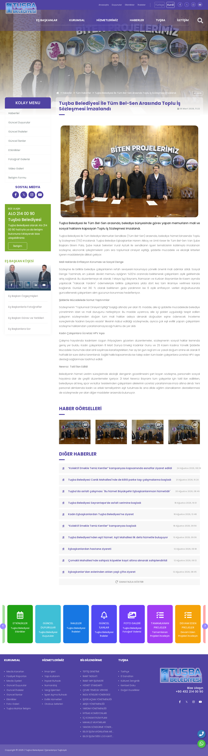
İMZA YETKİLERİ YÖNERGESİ (96, 694)
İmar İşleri (50, 671)
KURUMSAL (77, 20)
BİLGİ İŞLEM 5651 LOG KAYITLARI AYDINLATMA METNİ (99, 736)
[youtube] (200, 4)
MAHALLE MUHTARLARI (94, 722)
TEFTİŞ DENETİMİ (91, 671)
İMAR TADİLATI (90, 676)
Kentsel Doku (128, 685)
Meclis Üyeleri (14, 680)
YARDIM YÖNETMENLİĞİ (94, 708)
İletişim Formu (17, 178)
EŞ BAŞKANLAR (46, 20)
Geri (199, 93)
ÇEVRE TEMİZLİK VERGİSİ (95, 690)
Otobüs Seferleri (54, 704)
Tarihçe (125, 671)
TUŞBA (160, 20)
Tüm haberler (83, 93)
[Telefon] (201, 734)
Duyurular (117, 4)
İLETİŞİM (183, 20)
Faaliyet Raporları (16, 676)
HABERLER (137, 20)
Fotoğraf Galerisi (19, 159)
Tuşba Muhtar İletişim (18, 708)
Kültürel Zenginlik (130, 680)
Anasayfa (104, 4)
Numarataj (51, 685)
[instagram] (193, 4)
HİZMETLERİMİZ (107, 20)
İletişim (17, 246)
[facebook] (180, 4)
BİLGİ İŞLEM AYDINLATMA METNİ (99, 731)
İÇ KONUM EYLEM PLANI (95, 717)
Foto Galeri (12, 704)
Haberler (67, 93)
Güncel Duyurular (19, 122)
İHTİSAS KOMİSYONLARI (95, 713)
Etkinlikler (130, 4)
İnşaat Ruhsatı (53, 680)
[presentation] (3, 626)
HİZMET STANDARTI (92, 685)
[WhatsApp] (201, 744)
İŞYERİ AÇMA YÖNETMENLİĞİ (97, 699)
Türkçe (159, 5)
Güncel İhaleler (18, 131)
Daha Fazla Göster (131, 581)
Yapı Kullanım (52, 676)
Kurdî (170, 5)
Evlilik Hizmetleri (53, 699)
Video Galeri (16, 168)
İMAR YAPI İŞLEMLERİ (93, 680)
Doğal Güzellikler (130, 690)
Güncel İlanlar (17, 141)
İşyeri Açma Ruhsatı (56, 694)
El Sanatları (127, 676)
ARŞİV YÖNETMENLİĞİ (93, 704)
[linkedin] (36, 285)
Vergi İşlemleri (52, 690)
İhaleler (142, 4)
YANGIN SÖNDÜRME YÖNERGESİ (99, 727)
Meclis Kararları (15, 671)
